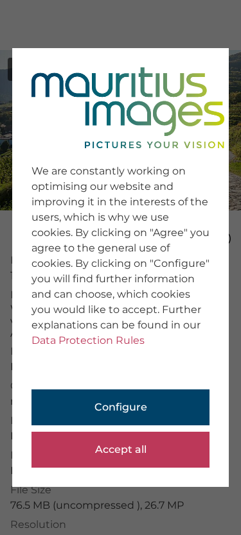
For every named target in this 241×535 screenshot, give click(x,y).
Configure (120, 407)
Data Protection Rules (88, 340)
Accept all (121, 449)
